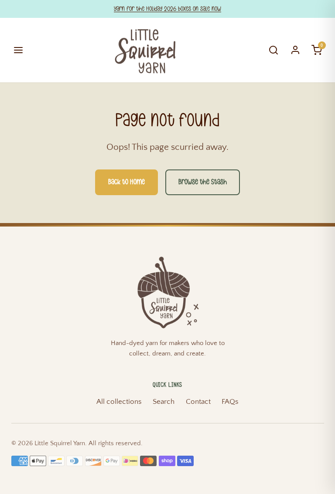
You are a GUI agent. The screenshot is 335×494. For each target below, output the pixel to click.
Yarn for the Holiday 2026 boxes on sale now (167, 9)
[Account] (295, 50)
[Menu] (18, 50)
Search (163, 402)
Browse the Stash (202, 182)
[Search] (274, 50)
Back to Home (126, 182)
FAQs (230, 402)
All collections (119, 402)
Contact (198, 402)
